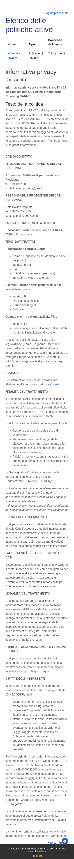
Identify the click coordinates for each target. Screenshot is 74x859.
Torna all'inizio (55, 843)
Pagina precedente (56, 13)
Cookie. (55, 384)
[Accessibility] (64, 841)
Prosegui (37, 855)
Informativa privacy (37, 851)
